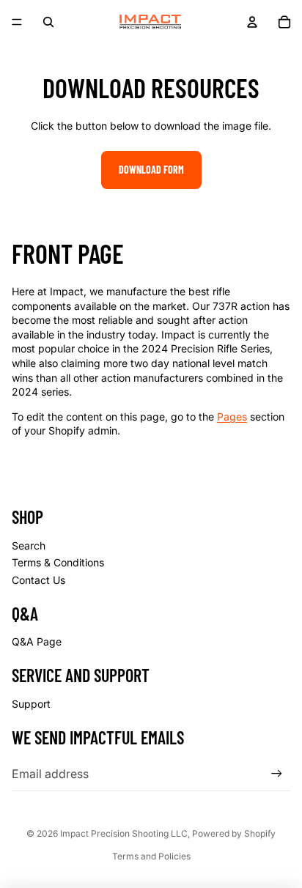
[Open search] (48, 22)
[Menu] (17, 22)
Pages (232, 416)
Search (28, 545)
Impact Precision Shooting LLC (124, 833)
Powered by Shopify (234, 833)
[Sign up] (276, 773)
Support (31, 704)
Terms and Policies (151, 856)
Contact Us (38, 580)
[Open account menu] (252, 22)
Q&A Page (37, 641)
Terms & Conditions (58, 562)
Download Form (151, 169)
